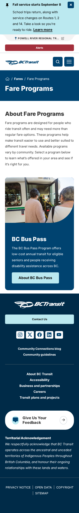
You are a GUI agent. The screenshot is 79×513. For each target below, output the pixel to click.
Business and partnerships (39, 386)
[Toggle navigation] (69, 62)
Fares (18, 78)
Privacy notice (18, 487)
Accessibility (40, 380)
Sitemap (41, 493)
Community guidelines (39, 354)
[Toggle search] (58, 62)
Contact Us (39, 319)
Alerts (39, 47)
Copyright (65, 487)
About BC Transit (40, 374)
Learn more (42, 29)
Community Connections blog (39, 348)
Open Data (43, 487)
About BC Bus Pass (35, 278)
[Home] (7, 79)
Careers (39, 392)
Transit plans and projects (39, 397)
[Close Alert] (71, 5)
